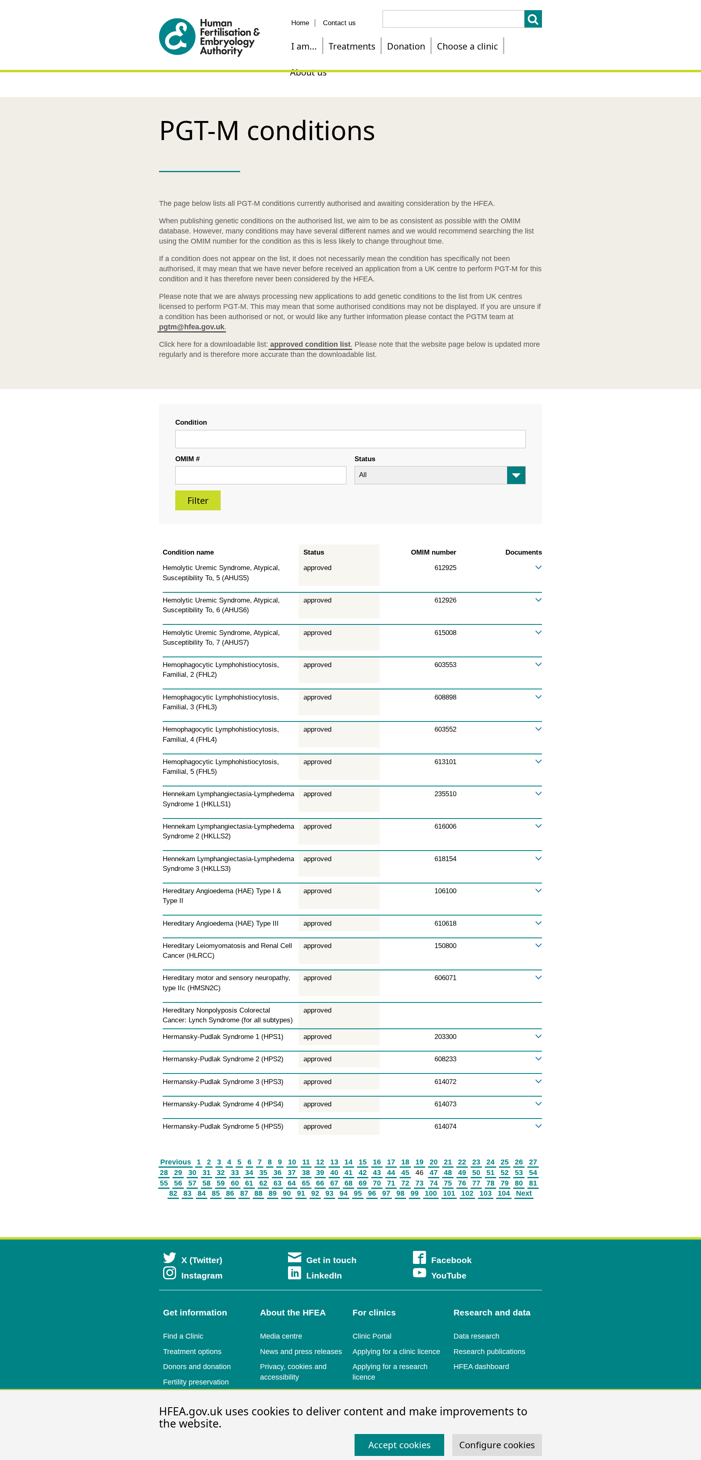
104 (504, 1193)
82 (173, 1193)
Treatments (352, 46)
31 (206, 1172)
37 (292, 1172)
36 (277, 1172)
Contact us (339, 23)
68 (348, 1183)
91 (301, 1193)
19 (419, 1162)
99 (415, 1193)
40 (334, 1172)
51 (490, 1172)
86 (230, 1193)
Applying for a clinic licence (396, 1352)
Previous (175, 1162)
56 (178, 1183)
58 (206, 1183)
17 (391, 1162)
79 (505, 1183)
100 (431, 1193)
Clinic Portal (372, 1336)
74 (434, 1183)
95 (358, 1193)
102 (467, 1193)
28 (164, 1172)
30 (192, 1172)
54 (533, 1172)
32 (221, 1172)
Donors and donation (197, 1367)
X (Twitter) (201, 1260)
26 (519, 1162)
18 (405, 1162)
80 (519, 1183)
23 (476, 1162)
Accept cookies (399, 1444)
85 (216, 1193)
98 (400, 1193)
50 (476, 1172)
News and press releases (301, 1352)
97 (386, 1193)
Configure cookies (497, 1444)
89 (273, 1193)
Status (365, 459)
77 (476, 1183)
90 (287, 1193)
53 (519, 1172)
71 (391, 1183)
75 (448, 1183)
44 (391, 1172)
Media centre (281, 1336)
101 (449, 1193)
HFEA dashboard (481, 1367)
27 (533, 1162)
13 (334, 1162)
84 (202, 1193)
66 (320, 1183)
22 (462, 1162)
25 (505, 1162)
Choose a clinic (467, 46)
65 (306, 1183)
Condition (191, 422)
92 (315, 1193)
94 (344, 1193)
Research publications (489, 1352)
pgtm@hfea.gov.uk (191, 327)
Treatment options (192, 1352)
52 (505, 1172)
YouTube (449, 1275)
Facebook (451, 1260)
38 (306, 1172)
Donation (406, 46)
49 (462, 1172)
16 (377, 1162)
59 (221, 1183)
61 (249, 1183)
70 (377, 1183)
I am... (304, 46)
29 (178, 1172)
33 (235, 1172)
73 (419, 1183)
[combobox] (350, 439)
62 (263, 1183)
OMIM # (187, 459)
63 (277, 1183)
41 (348, 1172)
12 (320, 1162)
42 (363, 1172)
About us (308, 72)
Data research (476, 1336)
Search (533, 19)
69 (363, 1183)
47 (434, 1172)
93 (329, 1193)
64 (292, 1183)
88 (258, 1193)
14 (348, 1162)
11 (306, 1162)
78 (490, 1183)
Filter (198, 500)
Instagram (202, 1275)
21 (448, 1162)
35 (263, 1172)
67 (334, 1183)
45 (405, 1172)
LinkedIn (324, 1275)
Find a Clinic (183, 1336)
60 (235, 1183)
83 (187, 1193)
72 (405, 1183)
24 (490, 1162)
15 (363, 1162)
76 (462, 1183)
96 (372, 1193)
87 (244, 1193)
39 (320, 1172)
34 (249, 1172)
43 (377, 1172)
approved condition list (310, 344)
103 (486, 1193)
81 (533, 1183)
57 (192, 1183)
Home (300, 23)
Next (524, 1193)
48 (448, 1172)
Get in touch (331, 1260)
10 (292, 1162)
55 (164, 1183)
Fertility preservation (196, 1382)
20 (434, 1162)
